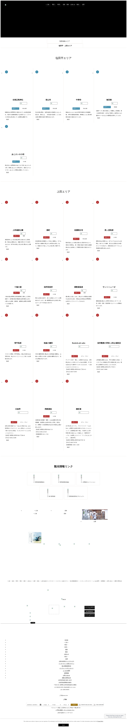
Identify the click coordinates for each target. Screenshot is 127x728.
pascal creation (77, 626)
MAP (7, 119)
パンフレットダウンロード (85, 581)
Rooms (64, 702)
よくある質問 (96, 581)
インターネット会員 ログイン (62, 581)
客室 (53, 4)
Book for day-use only (86, 704)
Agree (63, 725)
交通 (83, 4)
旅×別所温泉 (52, 496)
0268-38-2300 (34, 616)
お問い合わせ (110, 581)
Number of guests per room (47, 702)
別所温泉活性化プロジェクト (76, 496)
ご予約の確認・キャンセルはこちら (65, 710)
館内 (68, 4)
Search (74, 704)
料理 (58, 4)
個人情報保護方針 (74, 581)
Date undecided (100, 704)
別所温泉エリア (64, 41)
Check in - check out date (30, 702)
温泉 (64, 4)
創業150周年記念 (118, 581)
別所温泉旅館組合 (39, 482)
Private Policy (100, 721)
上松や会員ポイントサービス (47, 581)
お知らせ (72, 4)
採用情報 (103, 581)
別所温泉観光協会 (64, 482)
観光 (78, 4)
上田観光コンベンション (88, 482)
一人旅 (47, 4)
